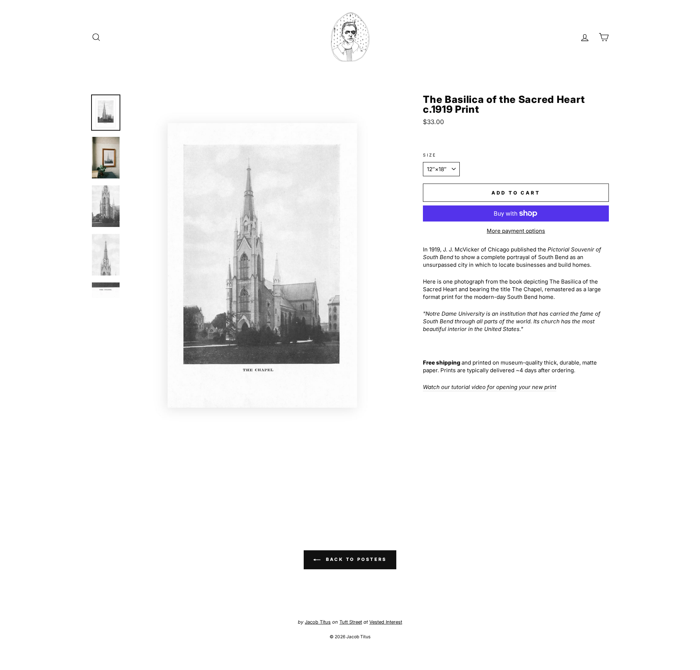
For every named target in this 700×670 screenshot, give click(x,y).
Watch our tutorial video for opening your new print (489, 387)
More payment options (516, 230)
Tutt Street (350, 622)
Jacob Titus (318, 622)
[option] (262, 265)
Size (430, 155)
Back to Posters (355, 559)
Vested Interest (385, 622)
